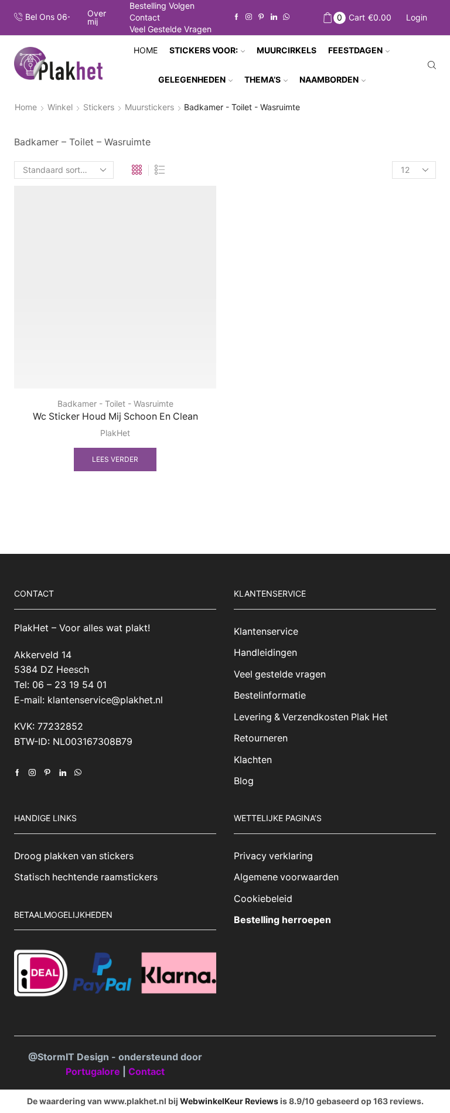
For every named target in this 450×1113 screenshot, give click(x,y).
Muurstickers (149, 107)
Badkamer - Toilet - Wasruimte (115, 404)
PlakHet (115, 433)
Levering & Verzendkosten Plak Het (311, 717)
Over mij (96, 17)
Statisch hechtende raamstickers (86, 877)
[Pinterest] (261, 17)
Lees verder (115, 459)
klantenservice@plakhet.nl (105, 700)
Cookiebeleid (263, 898)
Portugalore (94, 1071)
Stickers (98, 107)
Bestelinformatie (270, 695)
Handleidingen (265, 652)
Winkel (60, 107)
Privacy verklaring (273, 856)
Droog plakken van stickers (74, 856)
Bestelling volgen (162, 6)
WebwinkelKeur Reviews (229, 1101)
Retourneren (261, 738)
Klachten (253, 759)
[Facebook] (236, 17)
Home (146, 50)
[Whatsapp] (286, 17)
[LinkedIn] (274, 17)
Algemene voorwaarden (286, 877)
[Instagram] (249, 17)
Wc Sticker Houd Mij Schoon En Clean (115, 416)
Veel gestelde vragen (170, 29)
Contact (144, 17)
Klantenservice (266, 631)
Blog (244, 781)
